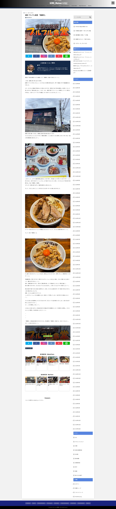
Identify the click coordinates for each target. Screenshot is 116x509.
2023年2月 (77, 260)
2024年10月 (77, 176)
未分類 (76, 454)
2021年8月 (77, 336)
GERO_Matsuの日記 (58, 3)
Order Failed (74, 5)
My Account (49, 5)
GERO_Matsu (31, 72)
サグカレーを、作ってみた (81, 43)
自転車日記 (77, 462)
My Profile (56, 5)
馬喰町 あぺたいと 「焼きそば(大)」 (64, 385)
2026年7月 (77, 87)
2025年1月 (77, 163)
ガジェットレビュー (79, 441)
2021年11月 (77, 323)
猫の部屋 (77, 458)
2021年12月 (77, 319)
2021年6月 (77, 344)
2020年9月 (77, 382)
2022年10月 (77, 277)
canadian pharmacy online (78, 63)
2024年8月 (77, 184)
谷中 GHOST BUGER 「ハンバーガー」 (81, 61)
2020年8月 (77, 386)
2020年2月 (77, 412)
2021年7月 (77, 340)
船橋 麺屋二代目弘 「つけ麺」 (53, 385)
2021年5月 (77, 348)
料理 (76, 445)
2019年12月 (77, 420)
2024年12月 (77, 167)
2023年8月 (77, 235)
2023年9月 (77, 231)
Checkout (28, 5)
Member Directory (41, 5)
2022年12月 (77, 268)
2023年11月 (77, 222)
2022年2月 (77, 311)
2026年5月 (77, 96)
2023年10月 (77, 226)
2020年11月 (77, 374)
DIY (76, 437)
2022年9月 (77, 281)
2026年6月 (77, 92)
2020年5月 (77, 399)
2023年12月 (77, 218)
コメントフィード (79, 492)
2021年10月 (77, 327)
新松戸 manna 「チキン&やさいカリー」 (82, 65)
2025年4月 (77, 151)
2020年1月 (77, 416)
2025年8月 (77, 134)
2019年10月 (77, 428)
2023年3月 (77, 256)
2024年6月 (77, 193)
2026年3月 (77, 104)
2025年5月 (77, 146)
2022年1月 (77, 315)
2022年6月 (77, 294)
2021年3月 (77, 357)
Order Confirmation (65, 5)
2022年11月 (77, 273)
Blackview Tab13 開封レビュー (80, 70)
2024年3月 (77, 205)
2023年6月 (77, 243)
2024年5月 (77, 197)
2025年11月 (77, 121)
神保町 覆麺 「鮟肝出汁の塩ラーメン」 (30, 364)
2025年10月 (77, 125)
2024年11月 (77, 172)
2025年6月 (77, 142)
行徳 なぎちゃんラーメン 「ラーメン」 (81, 52)
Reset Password (82, 5)
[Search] (90, 17)
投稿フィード (78, 488)
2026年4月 (77, 100)
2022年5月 (77, 298)
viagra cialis (75, 68)
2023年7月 (77, 239)
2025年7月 (77, 138)
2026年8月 (77, 83)
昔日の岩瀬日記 (78, 450)
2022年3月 (77, 306)
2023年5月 (77, 247)
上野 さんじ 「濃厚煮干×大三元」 (42, 364)
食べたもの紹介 (28, 348)
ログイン (36, 400)
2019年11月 (77, 424)
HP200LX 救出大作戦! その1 (30, 385)
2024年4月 (77, 201)
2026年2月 (77, 108)
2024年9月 (77, 180)
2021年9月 (77, 332)
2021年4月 (77, 353)
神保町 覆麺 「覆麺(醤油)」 (64, 363)
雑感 (76, 471)
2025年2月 (77, 159)
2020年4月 (77, 403)
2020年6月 (77, 395)
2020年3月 (77, 407)
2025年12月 (77, 117)
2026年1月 (77, 113)
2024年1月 (77, 214)
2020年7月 (77, 391)
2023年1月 (77, 264)
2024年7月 (77, 188)
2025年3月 (77, 155)
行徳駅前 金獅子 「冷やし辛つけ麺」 (41, 385)
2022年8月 (77, 285)
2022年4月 (77, 302)
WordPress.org (78, 496)
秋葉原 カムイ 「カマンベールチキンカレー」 (53, 364)
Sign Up (89, 5)
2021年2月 (77, 361)
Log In (33, 5)
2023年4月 (77, 252)
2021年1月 (77, 365)
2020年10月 (77, 378)
